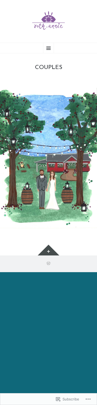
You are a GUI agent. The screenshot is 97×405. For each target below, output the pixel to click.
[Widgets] (48, 250)
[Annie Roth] (48, 20)
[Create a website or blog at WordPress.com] (48, 264)
